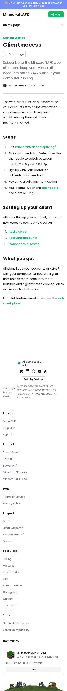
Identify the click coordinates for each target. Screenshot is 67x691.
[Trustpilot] (45, 371)
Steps (9, 137)
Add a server (18, 231)
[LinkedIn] (28, 371)
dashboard (50, 188)
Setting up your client (27, 207)
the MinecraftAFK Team (28, 85)
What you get (18, 259)
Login (58, 14)
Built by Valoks (34, 379)
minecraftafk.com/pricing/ (35, 147)
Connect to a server (24, 244)
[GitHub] (33, 371)
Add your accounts (23, 238)
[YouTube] (39, 371)
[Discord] (22, 371)
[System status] (33, 363)
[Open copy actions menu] (28, 54)
